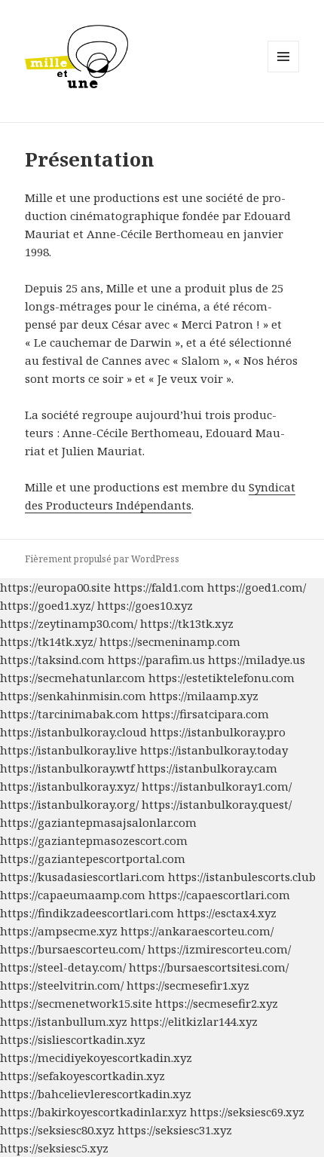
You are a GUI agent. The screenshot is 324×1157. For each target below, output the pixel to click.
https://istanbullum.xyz (63, 1021)
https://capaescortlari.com (219, 894)
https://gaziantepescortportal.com (92, 858)
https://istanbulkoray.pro (218, 731)
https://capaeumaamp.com (72, 894)
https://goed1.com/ (256, 587)
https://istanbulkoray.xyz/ (69, 786)
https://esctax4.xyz (227, 912)
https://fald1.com (159, 587)
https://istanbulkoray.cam (207, 768)
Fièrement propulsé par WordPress (102, 558)
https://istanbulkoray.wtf (67, 768)
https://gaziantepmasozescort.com (94, 840)
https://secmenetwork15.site (76, 1003)
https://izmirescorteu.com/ (219, 949)
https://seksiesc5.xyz (54, 1147)
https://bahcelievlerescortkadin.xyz (95, 1093)
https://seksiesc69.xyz (247, 1111)
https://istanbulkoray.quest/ (217, 804)
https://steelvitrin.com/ (62, 985)
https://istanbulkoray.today (214, 750)
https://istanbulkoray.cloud (73, 731)
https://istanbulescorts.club (242, 876)
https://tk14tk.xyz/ (48, 641)
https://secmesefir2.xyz (216, 1003)
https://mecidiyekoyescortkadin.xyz (96, 1057)
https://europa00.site (55, 587)
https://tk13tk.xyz (187, 623)
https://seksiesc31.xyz (175, 1129)
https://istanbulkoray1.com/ (217, 786)
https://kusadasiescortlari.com (82, 876)
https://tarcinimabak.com (69, 713)
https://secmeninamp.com (169, 641)
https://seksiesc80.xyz (57, 1129)
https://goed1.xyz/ (47, 605)
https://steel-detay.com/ (63, 967)
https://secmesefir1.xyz (188, 985)
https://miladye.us (256, 659)
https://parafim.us (156, 659)
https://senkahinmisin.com (73, 695)
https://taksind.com (52, 659)
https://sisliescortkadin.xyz (72, 1039)
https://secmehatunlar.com (72, 677)
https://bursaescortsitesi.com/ (209, 967)
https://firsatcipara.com (205, 713)
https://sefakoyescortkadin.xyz (82, 1075)
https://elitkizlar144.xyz (194, 1021)
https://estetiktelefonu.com (221, 677)
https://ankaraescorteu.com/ (197, 930)
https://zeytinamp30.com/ (68, 623)
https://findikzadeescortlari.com (87, 912)
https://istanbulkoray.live (68, 750)
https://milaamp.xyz (203, 695)
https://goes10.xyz (145, 605)
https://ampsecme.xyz (59, 930)
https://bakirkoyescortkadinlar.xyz (93, 1111)
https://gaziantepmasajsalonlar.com (98, 822)
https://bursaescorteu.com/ (72, 949)
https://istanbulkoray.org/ (69, 804)
